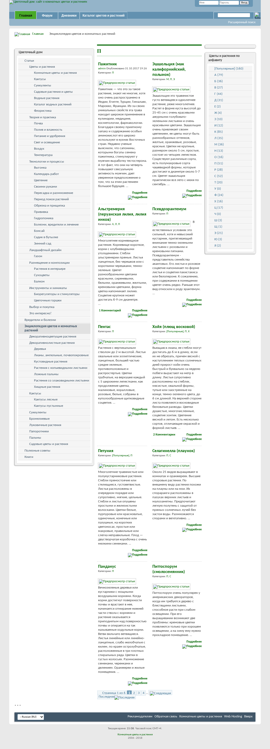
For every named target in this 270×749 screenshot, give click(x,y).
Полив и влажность (48, 129)
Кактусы (40, 79)
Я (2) (217, 245)
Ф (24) (218, 195)
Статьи (29, 60)
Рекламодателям (140, 716)
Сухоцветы (42, 275)
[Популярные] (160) (228, 68)
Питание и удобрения (49, 136)
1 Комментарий (110, 310)
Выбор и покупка (41, 307)
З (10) (218, 119)
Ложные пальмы (46, 374)
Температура (43, 155)
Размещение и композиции (49, 263)
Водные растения (46, 98)
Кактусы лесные (45, 399)
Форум (47, 15)
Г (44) (218, 94)
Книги (29, 457)
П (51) (218, 163)
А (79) (218, 75)
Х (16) (218, 201)
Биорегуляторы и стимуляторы (57, 294)
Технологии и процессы (46, 161)
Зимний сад (42, 243)
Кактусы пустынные (48, 406)
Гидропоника (43, 218)
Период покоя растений (51, 199)
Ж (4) (218, 113)
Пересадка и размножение (53, 193)
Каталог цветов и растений (103, 15)
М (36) (219, 144)
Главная (25, 15)
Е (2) (217, 106)
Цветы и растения (42, 66)
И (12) (218, 125)
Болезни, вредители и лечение (56, 224)
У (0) (217, 188)
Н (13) (218, 151)
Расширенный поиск (241, 22)
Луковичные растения (45, 425)
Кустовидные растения (50, 361)
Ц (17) (218, 207)
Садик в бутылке (46, 237)
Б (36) (218, 81)
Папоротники (39, 431)
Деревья (40, 349)
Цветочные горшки (47, 300)
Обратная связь (166, 716)
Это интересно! (40, 313)
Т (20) (218, 182)
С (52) (218, 176)
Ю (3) (218, 239)
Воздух (39, 148)
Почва (38, 123)
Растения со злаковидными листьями (61, 380)
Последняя (106, 696)
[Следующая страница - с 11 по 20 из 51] (160, 692)
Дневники (68, 15)
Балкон (39, 281)
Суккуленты (42, 85)
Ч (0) (217, 214)
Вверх (248, 716)
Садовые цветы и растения (48, 444)
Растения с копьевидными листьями (60, 368)
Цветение (40, 180)
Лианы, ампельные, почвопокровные (61, 355)
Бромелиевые (39, 418)
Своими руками (45, 186)
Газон (38, 256)
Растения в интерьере (49, 269)
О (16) (218, 157)
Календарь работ (46, 174)
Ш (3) (218, 220)
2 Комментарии (164, 434)
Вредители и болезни (40, 320)
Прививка (41, 212)
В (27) (218, 87)
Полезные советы (37, 450)
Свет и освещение (47, 142)
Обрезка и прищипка (49, 205)
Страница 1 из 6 (114, 693)
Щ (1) (218, 226)
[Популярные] (175, 331)
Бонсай (39, 231)
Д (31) (218, 100)
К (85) (218, 132)
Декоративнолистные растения (52, 343)
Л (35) (218, 138)
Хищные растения (47, 387)
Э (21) (218, 233)
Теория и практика (42, 117)
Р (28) (218, 170)
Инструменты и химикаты (48, 288)
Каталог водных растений (52, 104)
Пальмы (35, 437)
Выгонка (40, 167)
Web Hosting (233, 716)
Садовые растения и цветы (53, 92)
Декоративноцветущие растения (52, 336)
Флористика (42, 110)
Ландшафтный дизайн (45, 250)
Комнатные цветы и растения (55, 73)
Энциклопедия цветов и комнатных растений (51, 328)
